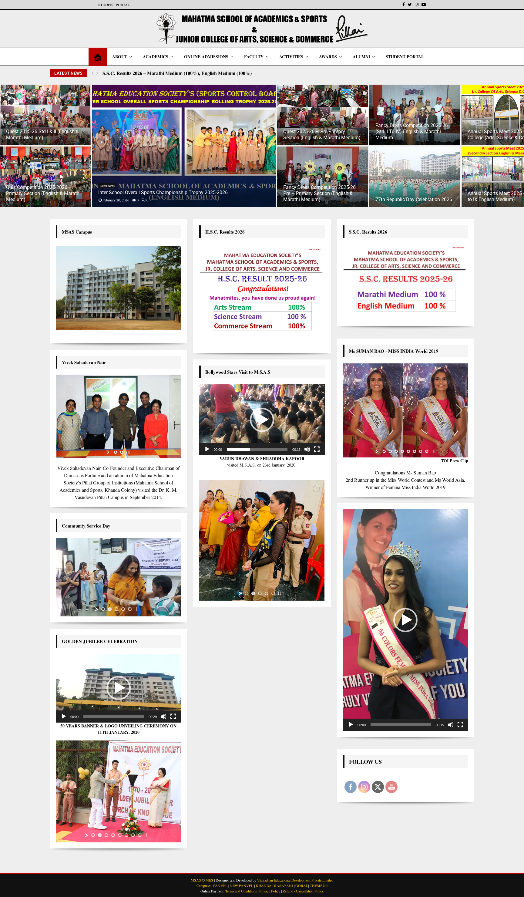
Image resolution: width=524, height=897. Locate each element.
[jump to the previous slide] (65, 416)
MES (209, 880)
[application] (118, 688)
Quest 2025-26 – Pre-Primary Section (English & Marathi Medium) (229, 134)
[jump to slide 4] (123, 609)
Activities (291, 56)
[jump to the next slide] (172, 416)
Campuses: (204, 885)
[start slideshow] (109, 452)
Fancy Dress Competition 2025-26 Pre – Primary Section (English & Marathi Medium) (227, 193)
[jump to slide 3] (116, 609)
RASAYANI (283, 885)
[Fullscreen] (173, 716)
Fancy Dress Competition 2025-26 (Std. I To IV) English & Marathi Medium (319, 131)
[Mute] (163, 716)
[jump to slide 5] (130, 609)
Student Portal (405, 56)
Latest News (15, 186)
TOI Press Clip (454, 460)
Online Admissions (206, 56)
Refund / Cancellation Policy (303, 891)
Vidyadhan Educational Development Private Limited (295, 880)
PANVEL (220, 885)
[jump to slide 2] (122, 452)
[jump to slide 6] (126, 835)
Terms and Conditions (241, 891)
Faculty (254, 56)
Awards (328, 56)
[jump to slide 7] (133, 835)
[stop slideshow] (128, 452)
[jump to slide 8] (140, 835)
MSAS (196, 880)
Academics (155, 56)
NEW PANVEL (241, 885)
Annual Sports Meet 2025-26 (487, 186)
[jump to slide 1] (116, 452)
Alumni (361, 56)
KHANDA (264, 885)
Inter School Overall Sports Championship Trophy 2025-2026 (71, 192)
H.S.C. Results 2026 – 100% (131, 72)
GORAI (301, 885)
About (119, 56)
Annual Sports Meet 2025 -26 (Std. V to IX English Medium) (414, 196)
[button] (118, 688)
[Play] (64, 716)
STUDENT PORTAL (114, 4)
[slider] (113, 716)
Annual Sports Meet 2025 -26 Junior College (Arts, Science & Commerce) (413, 134)
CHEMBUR (319, 885)
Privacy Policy (269, 891)
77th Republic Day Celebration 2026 (321, 199)
